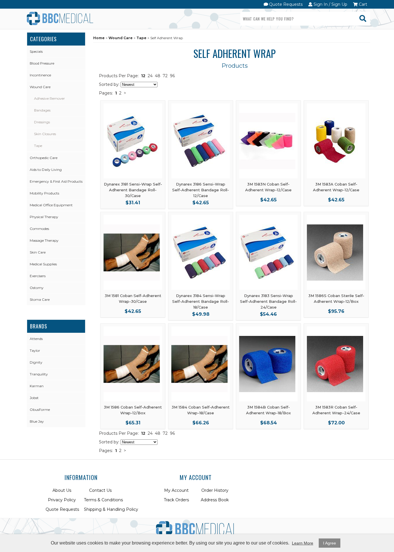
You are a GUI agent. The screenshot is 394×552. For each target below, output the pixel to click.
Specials (36, 51)
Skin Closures (45, 134)
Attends (36, 339)
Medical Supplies (43, 264)
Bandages (42, 110)
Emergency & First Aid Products (56, 181)
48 (157, 75)
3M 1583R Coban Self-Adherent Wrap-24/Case (336, 410)
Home (99, 38)
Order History (214, 490)
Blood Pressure (42, 63)
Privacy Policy (62, 499)
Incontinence (40, 75)
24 (150, 75)
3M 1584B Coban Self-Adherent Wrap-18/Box (268, 410)
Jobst (34, 398)
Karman (37, 386)
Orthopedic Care (43, 158)
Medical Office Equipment (51, 205)
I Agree (329, 543)
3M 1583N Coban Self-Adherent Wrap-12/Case (268, 187)
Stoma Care (40, 299)
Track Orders (176, 499)
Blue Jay (37, 421)
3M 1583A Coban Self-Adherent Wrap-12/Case (336, 187)
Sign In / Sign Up (329, 4)
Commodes (39, 228)
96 (172, 75)
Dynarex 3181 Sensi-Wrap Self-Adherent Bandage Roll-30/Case (133, 190)
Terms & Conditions (103, 499)
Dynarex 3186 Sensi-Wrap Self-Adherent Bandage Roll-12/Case (200, 190)
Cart (362, 4)
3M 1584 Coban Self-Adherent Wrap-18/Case (201, 410)
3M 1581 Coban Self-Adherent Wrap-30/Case (133, 298)
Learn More (302, 543)
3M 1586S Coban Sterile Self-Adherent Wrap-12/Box (336, 298)
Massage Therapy (44, 240)
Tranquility (39, 374)
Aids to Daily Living (46, 169)
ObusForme (40, 409)
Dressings (42, 122)
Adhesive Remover (49, 98)
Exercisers (38, 276)
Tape (38, 145)
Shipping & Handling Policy (111, 509)
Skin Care (38, 252)
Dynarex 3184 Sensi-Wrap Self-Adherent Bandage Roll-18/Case (200, 301)
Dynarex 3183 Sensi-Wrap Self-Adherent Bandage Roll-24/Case (268, 301)
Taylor (35, 350)
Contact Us (100, 490)
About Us (61, 490)
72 (165, 75)
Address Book (215, 499)
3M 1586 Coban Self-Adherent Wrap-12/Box (133, 410)
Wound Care (40, 87)
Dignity (36, 362)
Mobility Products (44, 193)
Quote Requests (285, 4)
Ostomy (37, 288)
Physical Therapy (44, 217)
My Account (176, 490)
